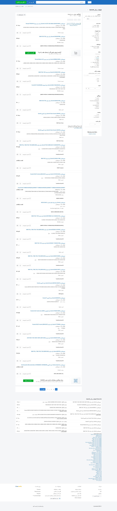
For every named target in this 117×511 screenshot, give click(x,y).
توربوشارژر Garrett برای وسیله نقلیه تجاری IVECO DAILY (53, 202)
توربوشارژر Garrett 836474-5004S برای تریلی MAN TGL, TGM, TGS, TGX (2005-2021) (46, 256)
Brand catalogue (78, 497)
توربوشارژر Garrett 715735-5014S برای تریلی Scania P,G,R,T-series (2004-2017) (47, 174)
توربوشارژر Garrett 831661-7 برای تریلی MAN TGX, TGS (90, 407)
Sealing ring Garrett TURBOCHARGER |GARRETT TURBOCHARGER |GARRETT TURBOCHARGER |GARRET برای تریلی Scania (35, 187)
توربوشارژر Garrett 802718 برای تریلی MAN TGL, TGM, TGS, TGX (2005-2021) (48, 351)
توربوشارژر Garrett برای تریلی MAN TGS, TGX (92, 431)
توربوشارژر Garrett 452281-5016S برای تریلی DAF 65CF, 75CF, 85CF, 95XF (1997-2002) (46, 337)
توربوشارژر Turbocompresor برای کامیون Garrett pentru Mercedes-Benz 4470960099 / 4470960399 (43, 364)
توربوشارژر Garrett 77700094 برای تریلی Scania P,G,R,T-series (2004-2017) (48, 324)
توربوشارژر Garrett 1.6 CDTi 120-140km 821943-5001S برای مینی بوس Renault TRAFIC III (45, 23)
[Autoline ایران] (97, 2)
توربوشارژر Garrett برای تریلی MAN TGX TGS (92, 427)
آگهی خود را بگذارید (30, 52)
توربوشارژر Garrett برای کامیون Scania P (93, 421)
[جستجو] (84, 2)
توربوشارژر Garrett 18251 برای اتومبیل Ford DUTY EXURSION (89, 404)
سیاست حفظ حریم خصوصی (76, 491)
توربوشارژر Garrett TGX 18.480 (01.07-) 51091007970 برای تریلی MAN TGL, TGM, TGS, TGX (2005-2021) (42, 145)
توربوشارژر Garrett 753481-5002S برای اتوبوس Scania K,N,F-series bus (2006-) (47, 310)
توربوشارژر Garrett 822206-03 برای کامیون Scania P (54, 297)
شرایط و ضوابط (78, 489)
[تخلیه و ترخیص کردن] (84, 17)
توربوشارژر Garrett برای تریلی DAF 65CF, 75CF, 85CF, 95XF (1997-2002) (87, 402)
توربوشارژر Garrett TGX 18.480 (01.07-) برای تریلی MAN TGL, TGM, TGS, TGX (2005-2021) (85, 414)
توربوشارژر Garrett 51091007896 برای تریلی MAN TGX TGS (52, 36)
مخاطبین (99, 493)
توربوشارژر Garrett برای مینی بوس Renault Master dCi (90, 424)
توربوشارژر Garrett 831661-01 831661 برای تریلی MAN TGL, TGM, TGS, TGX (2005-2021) (45, 229)
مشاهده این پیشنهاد (28, 380)
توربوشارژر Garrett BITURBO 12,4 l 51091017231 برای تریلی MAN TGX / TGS (48, 216)
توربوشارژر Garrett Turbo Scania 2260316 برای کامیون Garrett (51, 113)
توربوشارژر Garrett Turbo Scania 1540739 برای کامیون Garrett (51, 130)
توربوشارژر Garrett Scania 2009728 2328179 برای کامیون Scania (51, 283)
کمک (100, 491)
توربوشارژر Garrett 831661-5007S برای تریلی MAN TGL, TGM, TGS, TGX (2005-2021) (46, 269)
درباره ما (99, 489)
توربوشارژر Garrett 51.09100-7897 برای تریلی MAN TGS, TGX (52, 72)
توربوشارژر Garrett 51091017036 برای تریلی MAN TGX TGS (52, 100)
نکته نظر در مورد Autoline (76, 495)
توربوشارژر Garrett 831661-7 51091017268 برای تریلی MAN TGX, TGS (50, 243)
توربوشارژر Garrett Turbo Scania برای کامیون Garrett (91, 418)
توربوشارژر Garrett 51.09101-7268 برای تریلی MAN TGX (53, 158)
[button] (20, 33)
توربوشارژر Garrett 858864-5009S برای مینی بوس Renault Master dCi (50, 59)
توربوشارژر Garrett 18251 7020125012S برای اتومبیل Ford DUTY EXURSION (48, 85)
